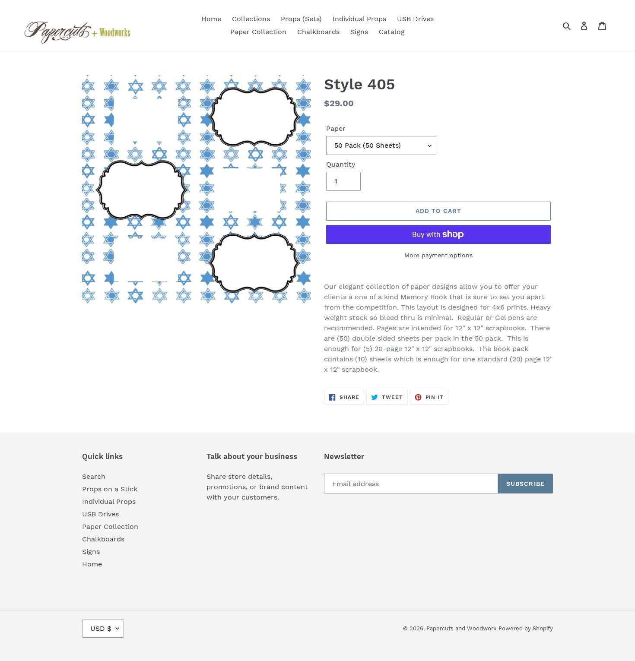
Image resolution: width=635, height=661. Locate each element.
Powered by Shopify (525, 628)
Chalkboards (103, 539)
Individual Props (109, 501)
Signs (91, 551)
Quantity (341, 164)
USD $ (100, 628)
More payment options (438, 255)
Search (93, 476)
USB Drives (100, 514)
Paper (336, 128)
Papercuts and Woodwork (461, 628)
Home (92, 564)
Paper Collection (110, 526)
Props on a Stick (109, 489)
